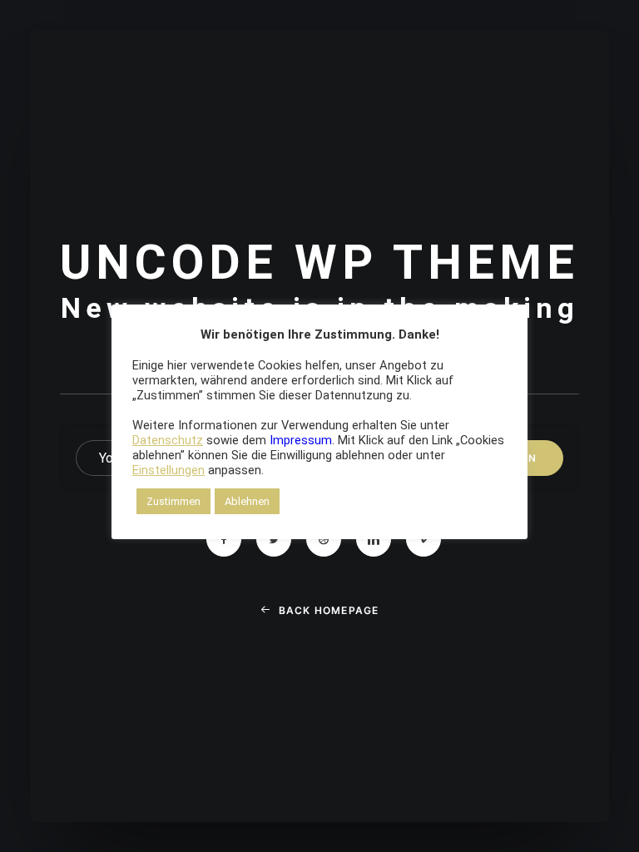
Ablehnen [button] (247, 501)
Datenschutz (167, 440)
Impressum (301, 440)
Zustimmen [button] (173, 501)
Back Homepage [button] (329, 610)
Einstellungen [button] (168, 470)
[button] (223, 539)
